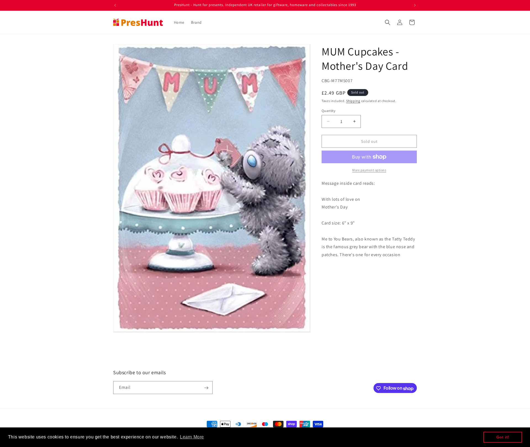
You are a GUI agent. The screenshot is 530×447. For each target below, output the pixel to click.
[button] (387, 22)
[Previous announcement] (115, 5)
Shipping (353, 101)
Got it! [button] (502, 437)
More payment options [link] (369, 170)
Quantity (328, 110)
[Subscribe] (206, 387)
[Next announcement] (415, 5)
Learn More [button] (192, 437)
